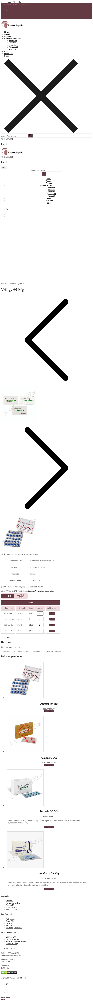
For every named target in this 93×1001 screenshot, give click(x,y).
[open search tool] (39, 132)
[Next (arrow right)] (4, 999)
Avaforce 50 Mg (49, 873)
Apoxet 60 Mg (49, 703)
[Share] (7, 997)
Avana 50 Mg (49, 757)
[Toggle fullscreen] (4, 997)
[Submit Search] (44, 174)
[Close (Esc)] (9, 997)
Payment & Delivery (14, 903)
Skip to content (6, 2)
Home (3, 283)
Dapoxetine (10, 283)
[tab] (49, 637)
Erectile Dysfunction (36, 591)
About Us (9, 901)
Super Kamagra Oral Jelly (16, 941)
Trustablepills (21, 978)
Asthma (9, 925)
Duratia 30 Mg (49, 811)
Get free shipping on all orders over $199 (14, 4)
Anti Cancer (10, 919)
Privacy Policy (11, 907)
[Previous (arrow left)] (2, 999)
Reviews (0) (10, 637)
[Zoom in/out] (2, 997)
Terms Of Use (11, 909)
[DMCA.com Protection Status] (9, 974)
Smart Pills (10, 921)
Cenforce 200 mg (12, 939)
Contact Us (10, 905)
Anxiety (9, 923)
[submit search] (30, 135)
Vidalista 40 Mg (12, 937)
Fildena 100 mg (12, 944)
